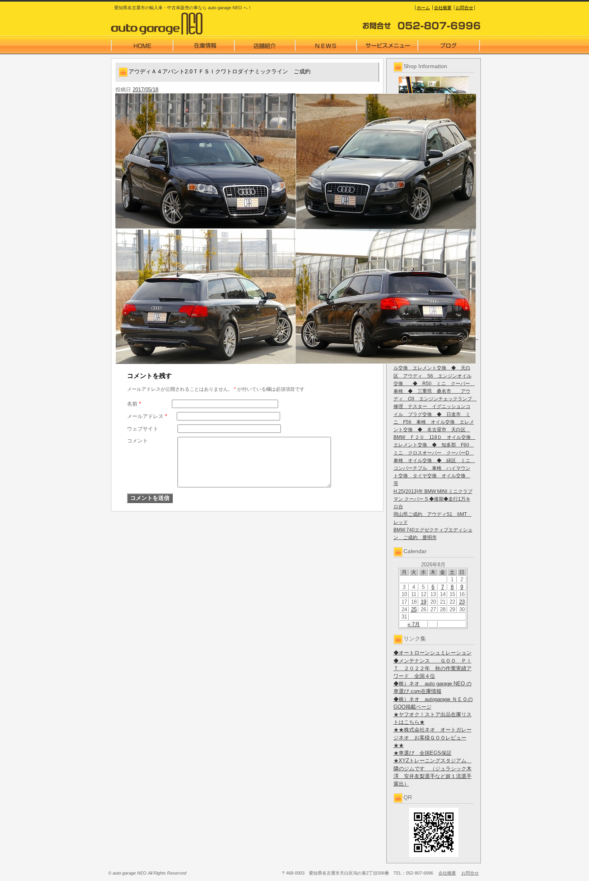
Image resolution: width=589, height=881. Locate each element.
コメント (137, 441)
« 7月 (413, 624)
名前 (134, 404)
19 (423, 602)
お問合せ (464, 7)
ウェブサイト (142, 429)
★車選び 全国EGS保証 (422, 753)
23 (462, 602)
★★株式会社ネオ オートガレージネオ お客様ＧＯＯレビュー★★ (432, 737)
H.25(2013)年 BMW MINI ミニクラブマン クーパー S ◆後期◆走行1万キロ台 (432, 499)
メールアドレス (147, 416)
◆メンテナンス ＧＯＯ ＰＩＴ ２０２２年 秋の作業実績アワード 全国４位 (432, 668)
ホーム (423, 7)
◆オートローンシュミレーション (432, 653)
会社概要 (443, 7)
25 (414, 609)
